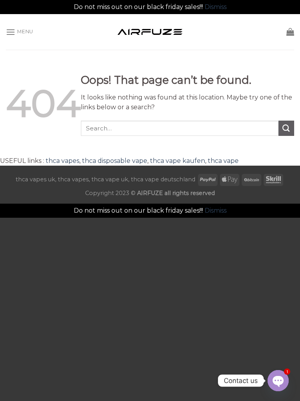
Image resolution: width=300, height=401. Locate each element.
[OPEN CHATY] (278, 380)
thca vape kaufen (177, 160)
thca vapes (62, 160)
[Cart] (290, 31)
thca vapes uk (35, 179)
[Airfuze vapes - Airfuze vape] (150, 31)
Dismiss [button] (216, 7)
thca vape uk (109, 179)
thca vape (223, 160)
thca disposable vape (114, 160)
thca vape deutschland (163, 179)
